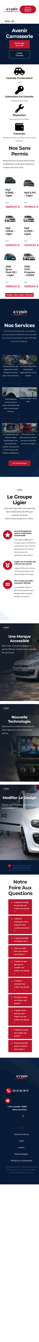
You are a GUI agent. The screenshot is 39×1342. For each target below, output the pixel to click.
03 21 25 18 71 (20, 1090)
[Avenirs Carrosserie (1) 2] (21, 1069)
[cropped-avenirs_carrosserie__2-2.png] (11, 2)
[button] (20, 867)
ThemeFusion (22, 1170)
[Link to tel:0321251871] (9, 1090)
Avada (12, 1170)
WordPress (29, 1172)
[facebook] (23, 1116)
